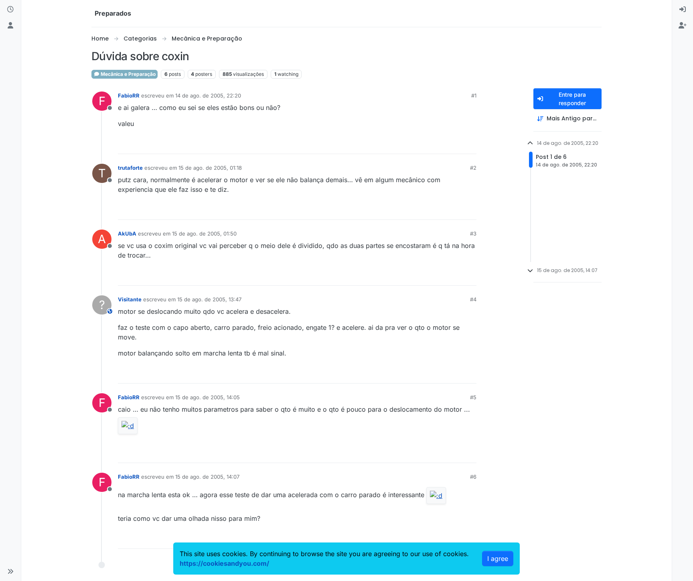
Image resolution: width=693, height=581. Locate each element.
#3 (473, 233)
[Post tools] (469, 144)
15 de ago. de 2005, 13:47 (209, 299)
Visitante (130, 299)
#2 (473, 168)
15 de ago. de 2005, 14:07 (207, 476)
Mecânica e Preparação (127, 74)
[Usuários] (10, 25)
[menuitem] (682, 9)
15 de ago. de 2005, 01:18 (210, 168)
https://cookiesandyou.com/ (224, 563)
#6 (473, 476)
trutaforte (130, 168)
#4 (473, 299)
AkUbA (127, 233)
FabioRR (129, 95)
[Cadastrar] (682, 25)
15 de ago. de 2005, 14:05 (207, 397)
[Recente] (10, 9)
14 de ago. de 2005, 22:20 (208, 95)
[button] (10, 571)
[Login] (682, 9)
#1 (473, 95)
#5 (473, 397)
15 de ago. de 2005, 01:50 (204, 233)
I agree (497, 559)
